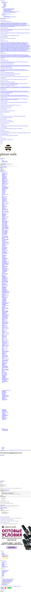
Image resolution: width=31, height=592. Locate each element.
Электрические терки (9, 66)
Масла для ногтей (2, 121)
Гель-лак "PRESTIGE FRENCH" (20, 48)
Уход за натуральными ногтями (9, 121)
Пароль (1, 166)
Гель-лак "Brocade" (22, 42)
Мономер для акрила (16, 35)
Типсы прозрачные (18, 29)
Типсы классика (13, 29)
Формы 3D (16, 99)
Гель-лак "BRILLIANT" (22, 43)
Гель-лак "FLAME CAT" (11, 45)
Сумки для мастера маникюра (4, 76)
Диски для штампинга (3, 102)
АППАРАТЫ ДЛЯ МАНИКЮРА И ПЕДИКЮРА (7, 72)
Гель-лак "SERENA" (19, 49)
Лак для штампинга (9, 102)
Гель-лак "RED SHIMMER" (5, 49)
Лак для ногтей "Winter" (13, 55)
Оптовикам (3, 7)
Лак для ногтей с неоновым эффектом (21, 56)
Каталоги (5, 6)
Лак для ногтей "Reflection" (6, 55)
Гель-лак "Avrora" (5, 43)
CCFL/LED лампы (7, 61)
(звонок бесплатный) (7, 579)
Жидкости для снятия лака (26, 32)
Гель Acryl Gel (12, 24)
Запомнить (2, 509)
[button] (2, 481)
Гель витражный (16, 24)
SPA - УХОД (2, 114)
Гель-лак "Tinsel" (22, 50)
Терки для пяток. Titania (11, 110)
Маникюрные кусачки (18, 83)
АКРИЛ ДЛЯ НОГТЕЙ (3, 34)
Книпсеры (13, 83)
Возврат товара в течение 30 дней (5, 522)
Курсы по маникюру (5, 554)
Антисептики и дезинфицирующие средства (6, 32)
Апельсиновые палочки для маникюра (6, 83)
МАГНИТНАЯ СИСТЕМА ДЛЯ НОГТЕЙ (6, 106)
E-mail (1, 165)
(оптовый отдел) (7, 581)
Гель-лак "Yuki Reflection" (12, 51)
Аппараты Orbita (7, 73)
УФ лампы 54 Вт (11, 62)
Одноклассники (4, 571)
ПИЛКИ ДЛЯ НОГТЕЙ (3, 89)
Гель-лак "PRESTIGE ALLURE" (13, 47)
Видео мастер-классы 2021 (7, 13)
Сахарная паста (19, 125)
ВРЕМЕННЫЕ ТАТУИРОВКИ (4, 131)
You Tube (3, 573)
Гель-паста (14, 25)
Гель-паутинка (18, 25)
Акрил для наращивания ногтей (4, 35)
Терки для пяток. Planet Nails (4, 110)
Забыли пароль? (4, 166)
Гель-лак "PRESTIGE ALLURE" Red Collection (9, 48)
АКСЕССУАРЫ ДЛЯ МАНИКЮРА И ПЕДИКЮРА (7, 85)
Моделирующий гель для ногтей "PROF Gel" (8, 26)
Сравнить (4, 490)
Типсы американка (8, 29)
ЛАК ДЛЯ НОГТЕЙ (3, 53)
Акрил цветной (11, 35)
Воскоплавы (15, 125)
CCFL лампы (3, 61)
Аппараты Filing (2, 73)
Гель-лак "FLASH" (22, 45)
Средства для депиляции (24, 125)
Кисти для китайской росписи (20, 95)
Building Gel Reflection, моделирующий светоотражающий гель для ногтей (13, 23)
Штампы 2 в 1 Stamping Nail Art (16, 102)
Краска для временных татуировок (5, 132)
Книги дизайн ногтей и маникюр (5, 38)
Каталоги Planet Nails (5, 566)
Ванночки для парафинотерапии (4, 128)
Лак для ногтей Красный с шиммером (22, 55)
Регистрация (4, 164)
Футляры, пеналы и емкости (20, 87)
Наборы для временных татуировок (15, 132)
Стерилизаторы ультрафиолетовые (14, 79)
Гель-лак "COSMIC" (7, 44)
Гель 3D (9, 24)
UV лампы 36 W (19, 61)
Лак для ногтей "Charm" (4, 54)
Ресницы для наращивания (14, 135)
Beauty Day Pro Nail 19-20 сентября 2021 (9, 8)
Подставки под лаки (4, 87)
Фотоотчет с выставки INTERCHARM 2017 (10, 12)
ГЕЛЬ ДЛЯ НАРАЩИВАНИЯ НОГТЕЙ (6, 21)
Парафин (10, 128)
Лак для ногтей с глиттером (12, 56)
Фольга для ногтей (12, 99)
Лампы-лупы (24, 65)
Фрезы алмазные (21, 69)
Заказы (3, 160)
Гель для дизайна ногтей (21, 24)
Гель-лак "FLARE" (17, 45)
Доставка (5, 3)
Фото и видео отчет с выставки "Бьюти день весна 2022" (11, 11)
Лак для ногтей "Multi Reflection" (12, 54)
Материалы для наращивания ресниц (5, 135)
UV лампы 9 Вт (23, 61)
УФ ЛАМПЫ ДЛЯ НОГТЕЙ (4, 60)
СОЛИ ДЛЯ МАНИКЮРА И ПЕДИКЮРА (6, 117)
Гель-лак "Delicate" (18, 44)
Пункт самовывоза (4, 561)
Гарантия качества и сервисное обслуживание (6, 519)
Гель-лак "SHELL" (24, 49)
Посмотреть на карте (5, 584)
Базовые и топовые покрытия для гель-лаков (7, 42)
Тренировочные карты (13, 38)
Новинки (3, 564)
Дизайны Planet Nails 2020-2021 (8, 10)
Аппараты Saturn (17, 73)
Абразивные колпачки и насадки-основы (7, 69)
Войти (1, 164)
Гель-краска (3, 25)
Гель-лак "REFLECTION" (12, 49)
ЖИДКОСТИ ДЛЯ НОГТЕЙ (4, 31)
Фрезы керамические (6, 70)
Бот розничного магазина (5, 570)
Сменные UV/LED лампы (5, 62)
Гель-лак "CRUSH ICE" (13, 44)
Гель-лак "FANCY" (5, 45)
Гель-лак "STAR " (11, 50)
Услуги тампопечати (3, 138)
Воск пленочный (7, 125)
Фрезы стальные (24, 70)
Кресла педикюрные (14, 65)
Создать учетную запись (3, 167)
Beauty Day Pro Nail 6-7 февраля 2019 (9, 9)
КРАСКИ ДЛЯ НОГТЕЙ (3, 103)
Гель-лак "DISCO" (23, 44)
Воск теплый (12, 125)
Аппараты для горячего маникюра (6, 65)
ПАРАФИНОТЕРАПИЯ (3, 127)
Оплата (5, 4)
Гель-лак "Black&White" (11, 43)
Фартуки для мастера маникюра (11, 87)
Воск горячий (3, 125)
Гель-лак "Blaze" (16, 43)
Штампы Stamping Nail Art (24, 102)
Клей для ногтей (3, 29)
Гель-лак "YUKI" (18, 51)
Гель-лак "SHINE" (6, 50)
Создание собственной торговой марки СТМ (10, 16)
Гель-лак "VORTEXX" (6, 51)
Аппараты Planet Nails (12, 73)
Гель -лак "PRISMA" (16, 42)
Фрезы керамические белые (13, 70)
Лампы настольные (19, 65)
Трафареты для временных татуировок (25, 132)
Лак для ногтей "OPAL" (20, 54)
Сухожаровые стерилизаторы (23, 79)
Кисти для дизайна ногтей (12, 95)
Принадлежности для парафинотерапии (17, 128)
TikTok (3, 574)
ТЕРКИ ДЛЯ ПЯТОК (3, 109)
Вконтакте (3, 572)
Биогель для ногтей (5, 24)
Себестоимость (4, 14)
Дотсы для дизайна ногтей (5, 95)
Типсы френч (23, 29)
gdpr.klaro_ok (2, 591)
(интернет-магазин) (7, 580)
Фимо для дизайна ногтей (5, 99)
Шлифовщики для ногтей (8, 92)
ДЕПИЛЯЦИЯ (2, 124)
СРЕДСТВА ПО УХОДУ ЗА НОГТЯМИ (6, 120)
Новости (5, 5)
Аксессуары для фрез (16, 69)
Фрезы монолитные (19, 70)
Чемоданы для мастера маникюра (23, 76)
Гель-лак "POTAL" (6, 47)
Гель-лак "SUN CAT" (17, 50)
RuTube (3, 575)
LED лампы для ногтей (13, 61)
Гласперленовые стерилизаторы (4, 79)
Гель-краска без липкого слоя (9, 25)
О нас (3, 552)
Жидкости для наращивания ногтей (17, 32)
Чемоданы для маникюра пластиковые (14, 76)
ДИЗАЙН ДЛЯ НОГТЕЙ (3, 97)
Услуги (3, 15)
